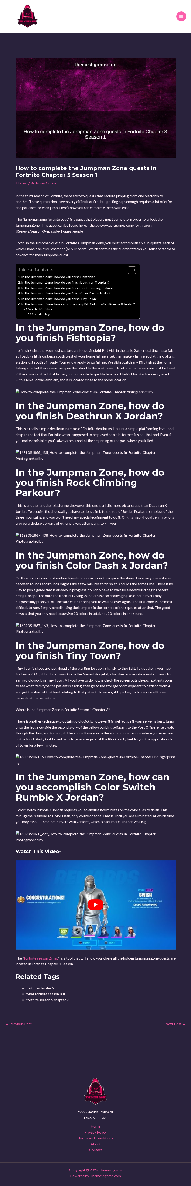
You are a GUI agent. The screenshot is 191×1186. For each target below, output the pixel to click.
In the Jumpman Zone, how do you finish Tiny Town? (59, 299)
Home (95, 1126)
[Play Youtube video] (96, 905)
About (96, 1144)
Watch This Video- (40, 309)
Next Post (175, 1024)
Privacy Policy (95, 1132)
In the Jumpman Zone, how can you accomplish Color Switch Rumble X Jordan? (78, 304)
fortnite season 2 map (41, 958)
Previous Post (18, 1024)
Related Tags (42, 314)
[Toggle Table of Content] (129, 270)
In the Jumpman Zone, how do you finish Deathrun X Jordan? (65, 282)
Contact (95, 1150)
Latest (23, 183)
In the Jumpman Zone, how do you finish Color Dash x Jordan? (66, 293)
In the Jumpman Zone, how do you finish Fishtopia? (58, 277)
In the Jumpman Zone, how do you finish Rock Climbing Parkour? (67, 288)
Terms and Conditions (95, 1138)
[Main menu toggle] (181, 16)
